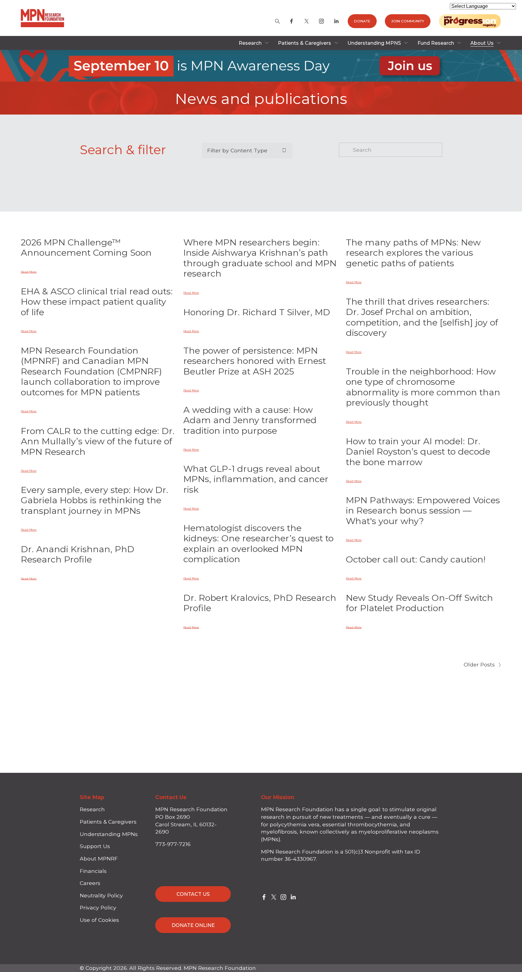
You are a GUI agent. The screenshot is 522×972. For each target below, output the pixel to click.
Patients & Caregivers (108, 821)
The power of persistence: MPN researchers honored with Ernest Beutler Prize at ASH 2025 (254, 361)
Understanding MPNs (109, 834)
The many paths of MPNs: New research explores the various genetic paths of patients (413, 252)
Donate (362, 21)
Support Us (95, 846)
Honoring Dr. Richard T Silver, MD (256, 312)
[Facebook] (291, 21)
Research (92, 809)
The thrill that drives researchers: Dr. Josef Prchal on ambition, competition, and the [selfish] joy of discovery (422, 317)
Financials (93, 871)
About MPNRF (99, 858)
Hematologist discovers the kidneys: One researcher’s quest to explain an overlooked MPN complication (258, 544)
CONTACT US (193, 894)
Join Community (407, 21)
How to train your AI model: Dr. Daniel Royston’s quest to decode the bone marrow (418, 451)
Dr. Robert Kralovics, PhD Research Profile (259, 603)
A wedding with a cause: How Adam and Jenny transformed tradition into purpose (250, 420)
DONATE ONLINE (193, 925)
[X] (307, 21)
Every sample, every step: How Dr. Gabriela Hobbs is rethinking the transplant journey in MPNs (94, 500)
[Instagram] (321, 21)
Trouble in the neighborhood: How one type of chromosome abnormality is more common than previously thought (423, 387)
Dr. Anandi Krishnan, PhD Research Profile (77, 554)
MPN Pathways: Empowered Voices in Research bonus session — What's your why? (423, 510)
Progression (470, 21)
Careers (90, 883)
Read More (29, 272)
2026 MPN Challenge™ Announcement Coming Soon (86, 247)
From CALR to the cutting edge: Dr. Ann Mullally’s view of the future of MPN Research (98, 441)
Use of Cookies (99, 920)
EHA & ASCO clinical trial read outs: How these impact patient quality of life (97, 301)
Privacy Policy (98, 907)
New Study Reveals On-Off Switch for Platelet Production (419, 603)
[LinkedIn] (336, 21)
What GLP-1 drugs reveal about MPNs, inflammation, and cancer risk (255, 479)
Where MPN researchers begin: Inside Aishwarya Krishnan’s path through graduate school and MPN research (260, 258)
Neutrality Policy (101, 895)
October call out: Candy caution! (415, 559)
